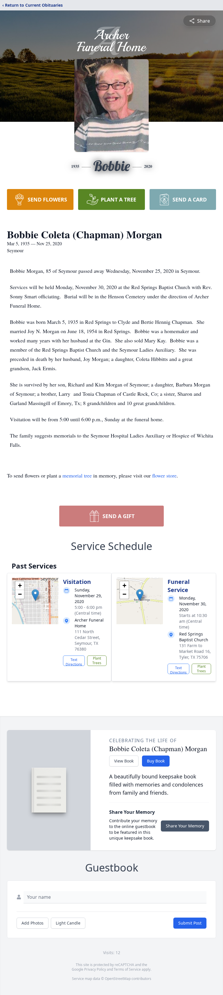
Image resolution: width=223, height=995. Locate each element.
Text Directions (74, 661)
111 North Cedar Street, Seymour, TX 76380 (87, 640)
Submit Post (190, 923)
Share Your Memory (185, 826)
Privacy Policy (95, 969)
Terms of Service (127, 969)
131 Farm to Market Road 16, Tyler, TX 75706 (195, 651)
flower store (164, 475)
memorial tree (77, 475)
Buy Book (156, 761)
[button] (35, 595)
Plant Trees (96, 660)
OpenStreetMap (118, 978)
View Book (124, 761)
